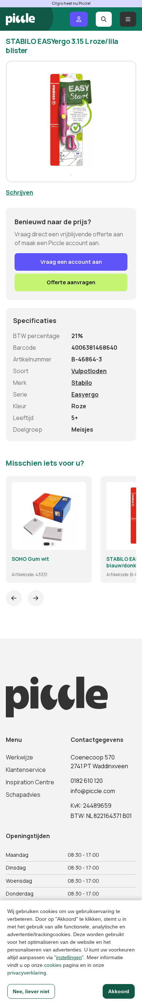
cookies (53, 965)
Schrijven (19, 192)
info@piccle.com (93, 791)
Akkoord (118, 991)
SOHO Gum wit (30, 559)
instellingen (69, 957)
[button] (14, 121)
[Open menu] (128, 19)
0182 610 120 (87, 781)
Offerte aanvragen (71, 282)
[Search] (104, 19)
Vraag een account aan (71, 262)
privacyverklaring (26, 973)
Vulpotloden (89, 371)
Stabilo (81, 383)
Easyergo (85, 394)
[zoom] (77, 541)
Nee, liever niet (31, 991)
